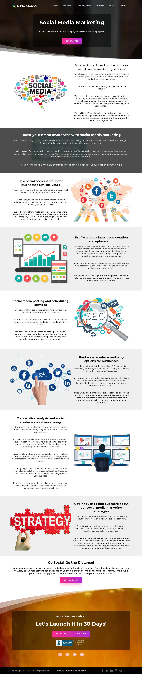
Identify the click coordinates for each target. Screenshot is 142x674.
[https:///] (25, 5)
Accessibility (82, 671)
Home (55, 5)
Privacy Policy (60, 671)
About (112, 5)
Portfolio (100, 5)
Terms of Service (71, 671)
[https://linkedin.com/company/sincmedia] (75, 654)
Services (67, 5)
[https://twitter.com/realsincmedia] (67, 654)
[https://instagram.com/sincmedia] (82, 654)
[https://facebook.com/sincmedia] (60, 654)
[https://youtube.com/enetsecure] (120, 670)
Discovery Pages (83, 5)
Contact (123, 5)
